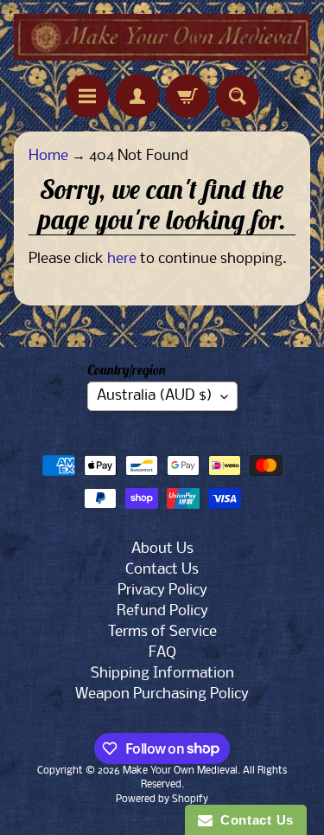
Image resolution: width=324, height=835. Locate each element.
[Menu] (87, 96)
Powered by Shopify (162, 799)
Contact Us (162, 570)
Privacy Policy (162, 590)
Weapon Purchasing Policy (162, 694)
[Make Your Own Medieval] (162, 37)
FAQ (162, 653)
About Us (162, 549)
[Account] (137, 96)
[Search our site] (237, 96)
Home (48, 156)
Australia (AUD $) (155, 396)
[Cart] (187, 96)
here (122, 259)
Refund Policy (162, 611)
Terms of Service (162, 632)
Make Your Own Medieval (180, 771)
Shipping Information (162, 673)
